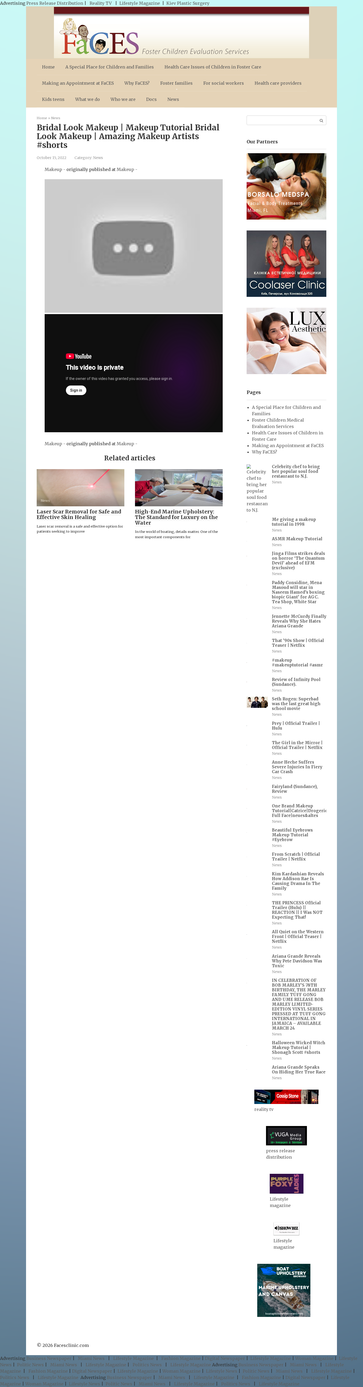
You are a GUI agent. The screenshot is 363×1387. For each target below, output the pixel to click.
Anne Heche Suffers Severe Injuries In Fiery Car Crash (297, 767)
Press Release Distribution (55, 3)
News (173, 99)
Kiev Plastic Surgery (187, 3)
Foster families (176, 83)
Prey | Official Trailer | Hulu (296, 726)
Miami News (91, 1358)
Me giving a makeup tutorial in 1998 (294, 522)
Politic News (30, 1364)
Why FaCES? (137, 83)
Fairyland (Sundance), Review (295, 789)
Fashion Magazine (181, 1358)
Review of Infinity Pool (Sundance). (296, 682)
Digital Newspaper (225, 1358)
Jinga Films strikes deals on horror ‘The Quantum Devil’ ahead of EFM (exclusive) (298, 560)
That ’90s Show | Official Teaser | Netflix (298, 643)
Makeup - (55, 169)
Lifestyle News (221, 1371)
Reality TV (100, 3)
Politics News (147, 1364)
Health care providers (278, 83)
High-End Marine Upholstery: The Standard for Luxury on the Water (176, 517)
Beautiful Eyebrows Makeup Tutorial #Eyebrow (292, 835)
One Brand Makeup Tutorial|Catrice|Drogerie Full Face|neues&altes (299, 810)
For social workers (223, 83)
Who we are (123, 99)
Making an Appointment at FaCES (78, 83)
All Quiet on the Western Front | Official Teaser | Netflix (298, 936)
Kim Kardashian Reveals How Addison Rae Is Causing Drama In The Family (298, 881)
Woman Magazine (314, 1358)
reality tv (263, 1109)
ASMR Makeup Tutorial (297, 538)
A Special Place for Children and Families (109, 67)
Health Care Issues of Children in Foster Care (212, 67)
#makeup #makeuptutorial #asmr (297, 662)
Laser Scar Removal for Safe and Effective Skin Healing (79, 514)
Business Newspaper (48, 1358)
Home (48, 67)
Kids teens (53, 99)
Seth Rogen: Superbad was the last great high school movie (296, 703)
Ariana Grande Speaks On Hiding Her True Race (299, 1070)
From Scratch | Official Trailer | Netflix (296, 857)
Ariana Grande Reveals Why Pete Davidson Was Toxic (297, 961)
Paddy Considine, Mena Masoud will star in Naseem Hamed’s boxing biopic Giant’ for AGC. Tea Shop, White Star (298, 592)
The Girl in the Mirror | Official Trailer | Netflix (297, 745)
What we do (87, 99)
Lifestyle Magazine (139, 3)
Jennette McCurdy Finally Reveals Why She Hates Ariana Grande (299, 621)
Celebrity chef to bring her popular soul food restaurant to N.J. (296, 471)
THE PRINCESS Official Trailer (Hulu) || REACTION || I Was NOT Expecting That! (297, 910)
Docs (151, 99)
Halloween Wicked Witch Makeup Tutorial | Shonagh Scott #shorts (298, 1047)
